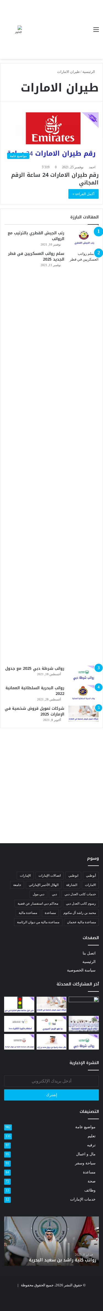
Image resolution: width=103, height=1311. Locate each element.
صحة (92, 1181)
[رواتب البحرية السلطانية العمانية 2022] (83, 693)
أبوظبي (91, 875)
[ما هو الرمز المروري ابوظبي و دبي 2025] (52, 1023)
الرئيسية (89, 72)
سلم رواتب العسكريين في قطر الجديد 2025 (36, 256)
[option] (51, 1241)
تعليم (92, 1136)
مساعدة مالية (28, 913)
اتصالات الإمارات (49, 875)
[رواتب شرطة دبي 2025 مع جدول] (83, 674)
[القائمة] (96, 31)
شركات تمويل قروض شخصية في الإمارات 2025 (34, 711)
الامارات (90, 885)
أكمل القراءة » (83, 194)
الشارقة (71, 885)
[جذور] (18, 29)
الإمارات (25, 875)
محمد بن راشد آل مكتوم (79, 913)
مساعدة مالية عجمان (81, 922)
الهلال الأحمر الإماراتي (44, 885)
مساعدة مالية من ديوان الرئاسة (38, 922)
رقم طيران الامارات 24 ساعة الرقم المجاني (55, 179)
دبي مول (38, 894)
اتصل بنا (89, 953)
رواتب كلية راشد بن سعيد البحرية (62, 1260)
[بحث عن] (7, 31)
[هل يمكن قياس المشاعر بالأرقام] (84, 1005)
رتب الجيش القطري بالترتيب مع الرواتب (36, 236)
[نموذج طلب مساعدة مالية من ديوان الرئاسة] (19, 1042)
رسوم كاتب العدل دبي (81, 903)
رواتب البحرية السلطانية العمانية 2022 (34, 690)
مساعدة (50, 913)
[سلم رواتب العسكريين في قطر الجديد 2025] (83, 456)
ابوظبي (73, 875)
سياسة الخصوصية (81, 970)
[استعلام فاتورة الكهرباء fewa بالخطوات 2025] (19, 1023)
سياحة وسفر (85, 1163)
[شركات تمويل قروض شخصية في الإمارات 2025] (83, 714)
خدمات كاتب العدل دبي (80, 894)
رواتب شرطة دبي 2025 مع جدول (34, 668)
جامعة (17, 885)
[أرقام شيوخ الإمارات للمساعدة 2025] (84, 1023)
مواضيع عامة (85, 1127)
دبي (54, 894)
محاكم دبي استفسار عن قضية (38, 903)
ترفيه (91, 1145)
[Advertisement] (55, 30)
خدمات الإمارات (83, 1199)
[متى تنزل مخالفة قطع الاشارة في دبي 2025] (19, 1004)
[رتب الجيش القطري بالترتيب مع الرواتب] (83, 238)
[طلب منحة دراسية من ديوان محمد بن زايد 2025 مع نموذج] (52, 1042)
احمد (92, 167)
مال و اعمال (86, 1154)
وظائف (90, 1190)
